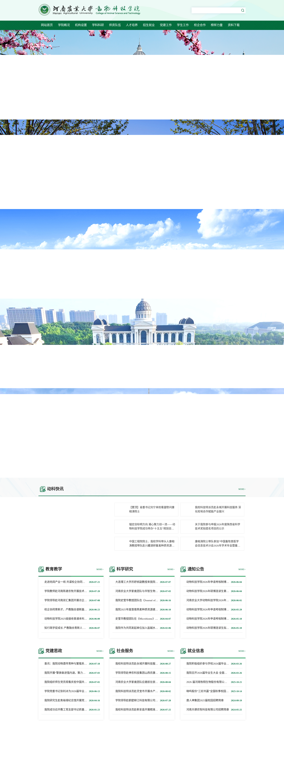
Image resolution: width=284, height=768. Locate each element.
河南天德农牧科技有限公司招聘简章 (207, 709)
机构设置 (81, 25)
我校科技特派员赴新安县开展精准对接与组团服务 (144, 709)
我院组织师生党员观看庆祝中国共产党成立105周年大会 (77, 682)
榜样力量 (217, 25)
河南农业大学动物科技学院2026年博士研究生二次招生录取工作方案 (226, 600)
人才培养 (132, 25)
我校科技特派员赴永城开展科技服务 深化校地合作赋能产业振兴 (153, 663)
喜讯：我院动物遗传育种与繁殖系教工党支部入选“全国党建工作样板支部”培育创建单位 (96, 663)
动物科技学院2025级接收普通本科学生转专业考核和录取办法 (80, 618)
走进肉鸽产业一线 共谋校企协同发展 (66, 581)
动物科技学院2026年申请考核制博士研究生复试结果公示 (219, 618)
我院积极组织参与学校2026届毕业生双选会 (211, 663)
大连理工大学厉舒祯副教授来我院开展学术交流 (143, 581)
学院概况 (64, 25)
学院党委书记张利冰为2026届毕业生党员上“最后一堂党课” (78, 691)
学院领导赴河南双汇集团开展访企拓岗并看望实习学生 (76, 600)
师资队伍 (115, 25)
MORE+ (242, 489)
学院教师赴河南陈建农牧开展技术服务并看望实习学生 (76, 591)
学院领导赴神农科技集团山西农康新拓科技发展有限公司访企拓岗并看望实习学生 (163, 672)
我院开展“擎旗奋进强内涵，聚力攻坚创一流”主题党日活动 (78, 672)
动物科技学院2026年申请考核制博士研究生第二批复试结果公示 (223, 581)
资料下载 (234, 25)
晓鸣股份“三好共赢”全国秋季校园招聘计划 (211, 691)
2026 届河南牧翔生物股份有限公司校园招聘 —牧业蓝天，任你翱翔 (225, 682)
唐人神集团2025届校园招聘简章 (205, 700)
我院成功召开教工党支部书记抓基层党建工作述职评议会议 (79, 709)
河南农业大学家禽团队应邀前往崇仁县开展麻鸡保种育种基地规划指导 (156, 682)
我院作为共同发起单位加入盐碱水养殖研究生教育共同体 (148, 627)
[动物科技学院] (90, 16)
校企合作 (200, 25)
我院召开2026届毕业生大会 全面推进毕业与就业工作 (217, 672)
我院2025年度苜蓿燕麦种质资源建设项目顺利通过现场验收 (150, 609)
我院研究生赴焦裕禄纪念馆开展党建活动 (68, 700)
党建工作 (166, 25)
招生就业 (149, 25)
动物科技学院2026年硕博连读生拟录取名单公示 (214, 627)
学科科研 (98, 25)
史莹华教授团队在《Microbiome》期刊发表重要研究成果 (148, 618)
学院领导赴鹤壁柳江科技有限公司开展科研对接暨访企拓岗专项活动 (155, 700)
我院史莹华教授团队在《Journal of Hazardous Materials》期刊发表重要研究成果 (161, 600)
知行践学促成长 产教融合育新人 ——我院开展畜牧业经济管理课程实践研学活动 (91, 627)
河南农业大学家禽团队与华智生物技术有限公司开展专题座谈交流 (154, 591)
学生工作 (183, 25)
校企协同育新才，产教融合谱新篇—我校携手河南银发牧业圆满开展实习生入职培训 (93, 609)
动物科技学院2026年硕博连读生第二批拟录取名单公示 (218, 591)
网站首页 (47, 25)
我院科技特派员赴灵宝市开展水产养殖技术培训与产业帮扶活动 (152, 691)
